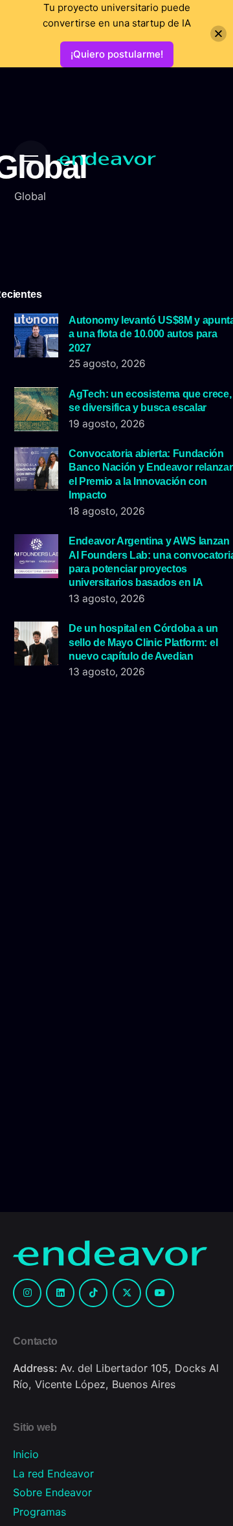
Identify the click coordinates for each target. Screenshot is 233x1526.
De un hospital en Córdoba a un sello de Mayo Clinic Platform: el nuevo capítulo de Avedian (143, 642)
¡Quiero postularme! (117, 54)
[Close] (218, 34)
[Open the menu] (31, 158)
